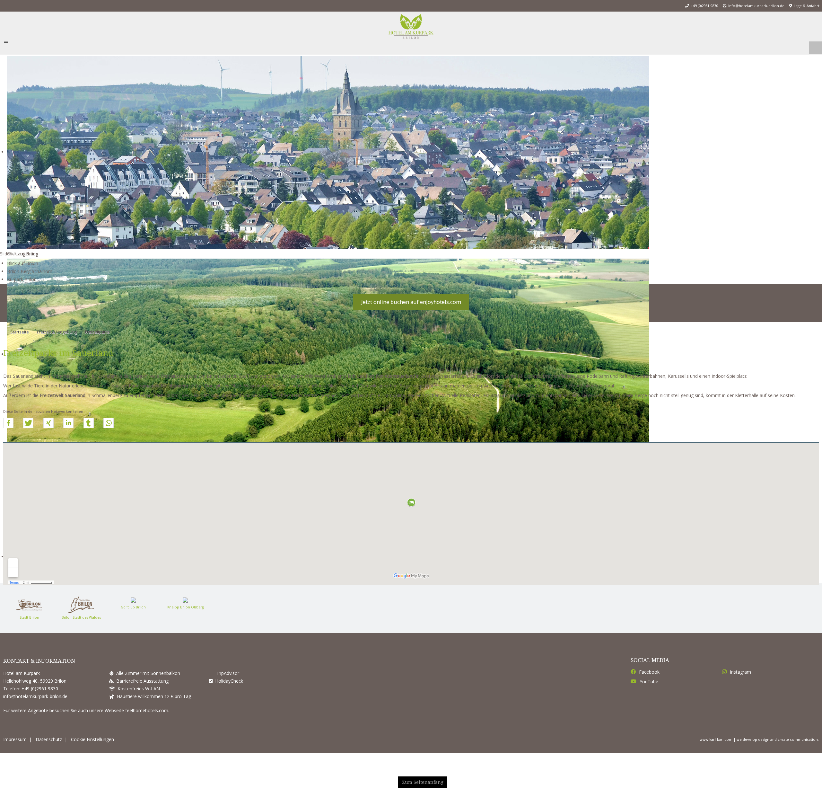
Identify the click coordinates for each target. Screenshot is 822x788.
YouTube (649, 686)
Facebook (649, 676)
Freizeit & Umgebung (57, 336)
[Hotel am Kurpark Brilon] (411, 28)
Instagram (740, 676)
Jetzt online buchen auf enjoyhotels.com (411, 306)
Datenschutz (49, 744)
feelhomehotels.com (146, 715)
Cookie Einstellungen (92, 744)
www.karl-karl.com (716, 743)
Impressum (15, 744)
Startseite (19, 336)
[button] (8, 427)
